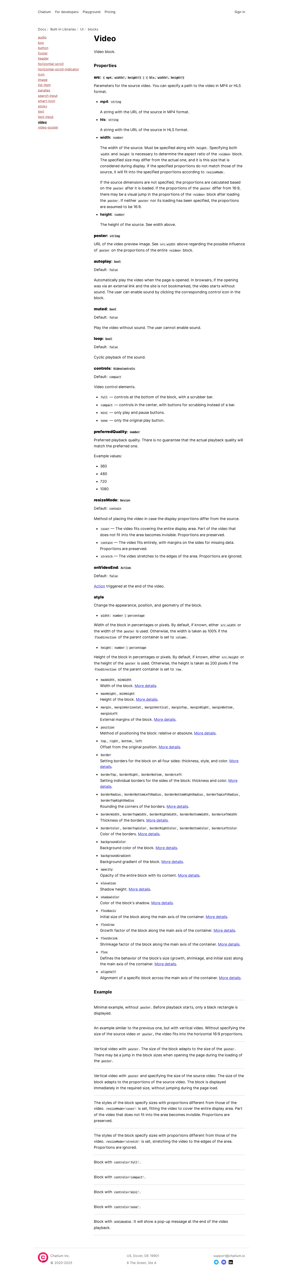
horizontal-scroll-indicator (58, 69)
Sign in (240, 12)
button (43, 48)
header (43, 58)
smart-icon (46, 101)
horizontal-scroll (51, 64)
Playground (91, 12)
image (42, 80)
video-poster (48, 127)
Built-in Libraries (63, 29)
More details (145, 686)
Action (99, 586)
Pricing (110, 12)
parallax (44, 90)
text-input (45, 117)
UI (81, 29)
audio (42, 37)
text (41, 111)
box (41, 43)
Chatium (44, 12)
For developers (67, 12)
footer (43, 53)
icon (41, 74)
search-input (48, 96)
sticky (42, 106)
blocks (93, 29)
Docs (42, 29)
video (42, 122)
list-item (44, 85)
